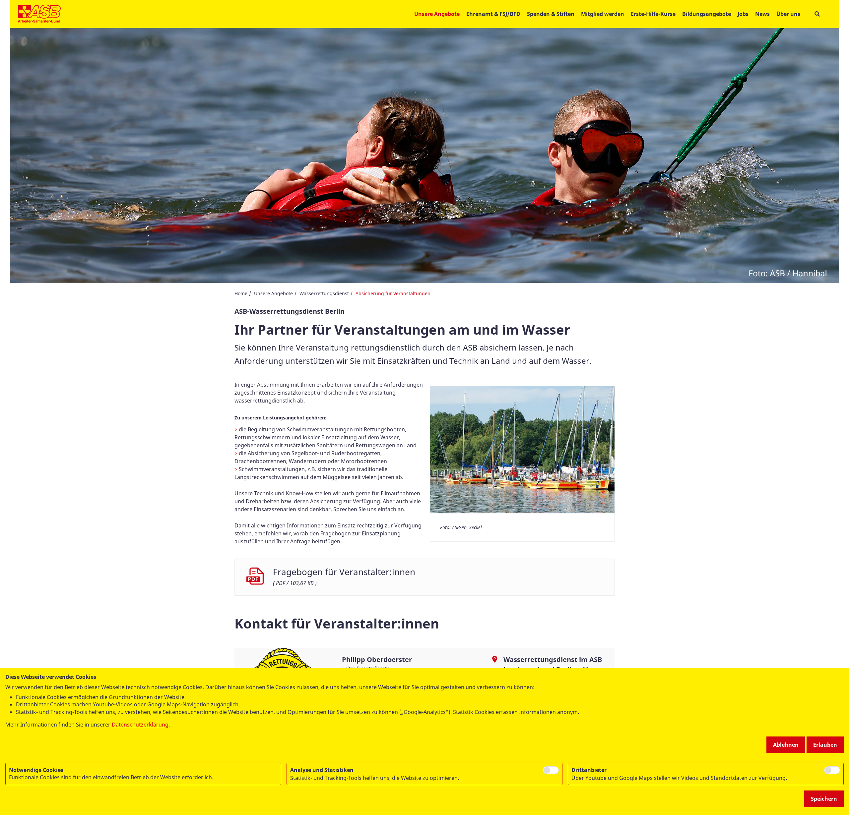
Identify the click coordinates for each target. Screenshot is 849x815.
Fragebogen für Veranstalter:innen (344, 572)
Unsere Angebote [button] (437, 14)
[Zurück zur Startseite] (39, 14)
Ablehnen (786, 744)
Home (240, 293)
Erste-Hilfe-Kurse (653, 14)
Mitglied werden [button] (602, 14)
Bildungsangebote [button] (706, 14)
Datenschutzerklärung (140, 724)
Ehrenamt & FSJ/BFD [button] (493, 14)
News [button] (762, 14)
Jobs (743, 14)
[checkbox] (551, 770)
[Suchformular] (817, 14)
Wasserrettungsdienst (324, 293)
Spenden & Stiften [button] (550, 14)
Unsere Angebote (273, 293)
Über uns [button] (788, 14)
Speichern (824, 798)
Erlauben (825, 744)
